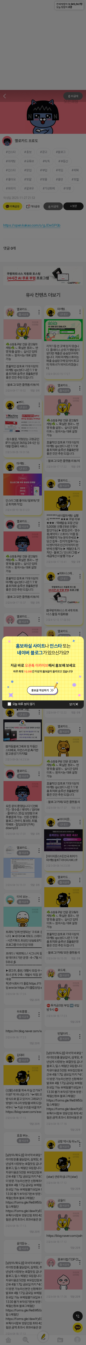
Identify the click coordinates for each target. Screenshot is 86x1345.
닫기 (72, 704)
